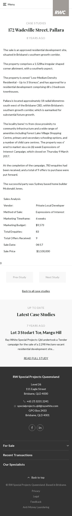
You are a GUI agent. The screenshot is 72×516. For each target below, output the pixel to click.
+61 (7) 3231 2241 (38, 401)
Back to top (38, 477)
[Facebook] (32, 427)
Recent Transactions (17, 455)
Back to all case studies (36, 291)
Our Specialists (14, 464)
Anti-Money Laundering (36, 507)
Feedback (36, 501)
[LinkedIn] (40, 427)
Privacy (36, 491)
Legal (36, 496)
